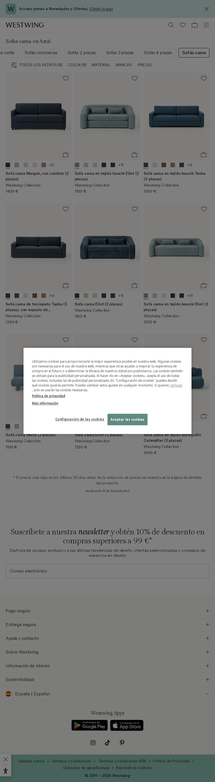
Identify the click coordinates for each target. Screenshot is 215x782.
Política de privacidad (48, 396)
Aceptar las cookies (127, 419)
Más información (45, 403)
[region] (107, 391)
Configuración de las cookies (79, 419)
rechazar (176, 385)
